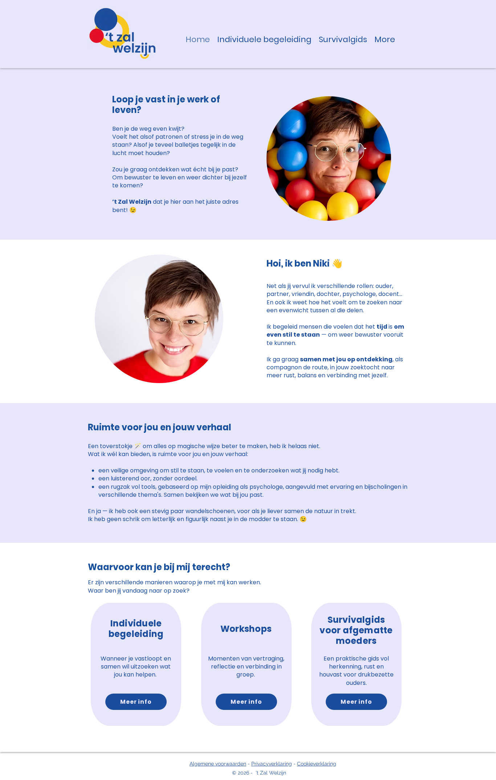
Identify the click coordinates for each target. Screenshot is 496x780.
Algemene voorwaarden (218, 764)
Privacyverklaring (271, 764)
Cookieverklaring (316, 764)
